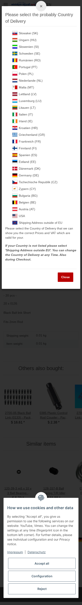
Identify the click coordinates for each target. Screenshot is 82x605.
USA (22, 216)
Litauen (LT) (27, 107)
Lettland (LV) (28, 94)
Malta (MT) (26, 87)
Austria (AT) (27, 209)
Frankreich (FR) (30, 141)
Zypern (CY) (27, 189)
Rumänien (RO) (30, 60)
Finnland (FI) (28, 148)
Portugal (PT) (28, 67)
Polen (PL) (26, 74)
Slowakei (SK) (28, 33)
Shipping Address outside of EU (40, 222)
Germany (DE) (29, 175)
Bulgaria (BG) (28, 195)
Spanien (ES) (28, 155)
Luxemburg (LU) (30, 101)
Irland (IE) (26, 121)
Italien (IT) (26, 114)
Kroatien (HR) (28, 128)
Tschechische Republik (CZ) (38, 182)
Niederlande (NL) (31, 80)
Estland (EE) (27, 162)
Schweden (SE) (29, 53)
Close (65, 277)
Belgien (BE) (27, 202)
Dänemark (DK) (29, 168)
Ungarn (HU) (28, 40)
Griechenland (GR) (32, 134)
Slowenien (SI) (29, 46)
